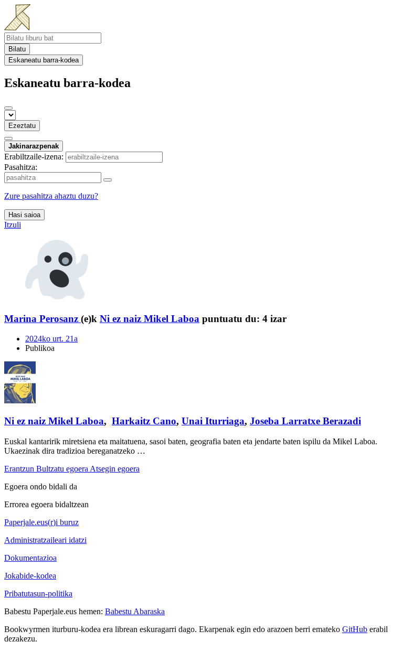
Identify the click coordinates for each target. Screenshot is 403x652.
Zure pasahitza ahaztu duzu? (51, 195)
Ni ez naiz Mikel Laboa (149, 318)
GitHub (354, 629)
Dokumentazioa (30, 557)
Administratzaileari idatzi (45, 540)
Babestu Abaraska (135, 611)
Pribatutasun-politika (38, 593)
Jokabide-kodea (30, 575)
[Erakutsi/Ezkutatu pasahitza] (107, 179)
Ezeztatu (22, 126)
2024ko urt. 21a (51, 338)
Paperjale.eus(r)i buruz (41, 522)
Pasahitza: (20, 167)
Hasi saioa (24, 215)
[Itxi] (8, 108)
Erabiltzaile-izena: (33, 156)
